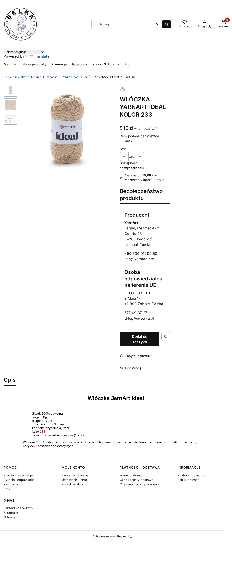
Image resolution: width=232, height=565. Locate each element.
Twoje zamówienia (75, 475)
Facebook (11, 512)
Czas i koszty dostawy (136, 480)
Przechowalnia (72, 484)
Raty (7, 489)
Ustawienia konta (74, 480)
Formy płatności (131, 475)
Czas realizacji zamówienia (139, 484)
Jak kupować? (188, 480)
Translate (41, 56)
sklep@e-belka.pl (139, 318)
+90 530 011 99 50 (140, 253)
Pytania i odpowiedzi (19, 480)
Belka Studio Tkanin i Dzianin (22, 77)
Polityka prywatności (193, 475)
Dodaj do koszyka (139, 339)
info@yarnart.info (139, 259)
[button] (166, 24)
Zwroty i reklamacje (18, 475)
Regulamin (11, 484)
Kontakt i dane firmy (18, 508)
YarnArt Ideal (71, 77)
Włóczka (52, 77)
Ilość (123, 149)
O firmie (9, 517)
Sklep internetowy (111, 536)
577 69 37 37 (135, 313)
